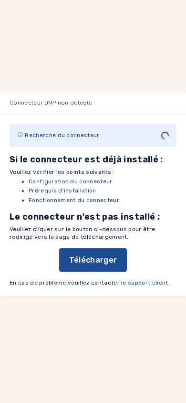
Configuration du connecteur (71, 181)
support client (148, 282)
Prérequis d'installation (62, 190)
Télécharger (93, 260)
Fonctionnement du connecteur (74, 200)
